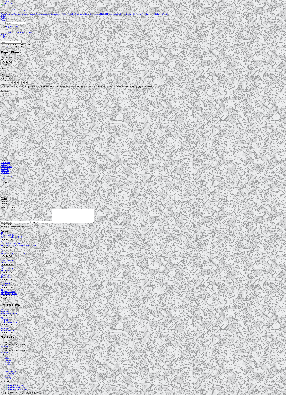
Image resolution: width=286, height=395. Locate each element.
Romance (129, 14)
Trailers (18, 32)
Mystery (109, 14)
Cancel (13, 207)
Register (4, 35)
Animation (17, 14)
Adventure (10, 14)
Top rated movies (28, 10)
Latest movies (17, 10)
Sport (143, 14)
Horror (92, 14)
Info (3, 45)
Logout (3, 37)
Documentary (46, 14)
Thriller (156, 14)
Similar (28, 45)
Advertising (9, 374)
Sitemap (8, 378)
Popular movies (6, 10)
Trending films (10, 32)
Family (58, 14)
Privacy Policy (10, 372)
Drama (53, 14)
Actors (29, 32)
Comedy (33, 14)
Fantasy (64, 14)
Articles (23, 32)
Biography (25, 14)
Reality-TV (121, 14)
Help (7, 376)
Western (166, 14)
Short (139, 14)
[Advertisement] (68, 117)
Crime (38, 14)
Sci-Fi (135, 14)
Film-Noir (71, 14)
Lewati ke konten (7, 2)
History (87, 14)
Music (97, 14)
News (115, 14)
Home (3, 47)
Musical (103, 14)
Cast (7, 45)
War (161, 14)
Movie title (4, 346)
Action (3, 14)
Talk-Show (150, 14)
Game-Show (79, 14)
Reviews (21, 45)
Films (7, 358)
